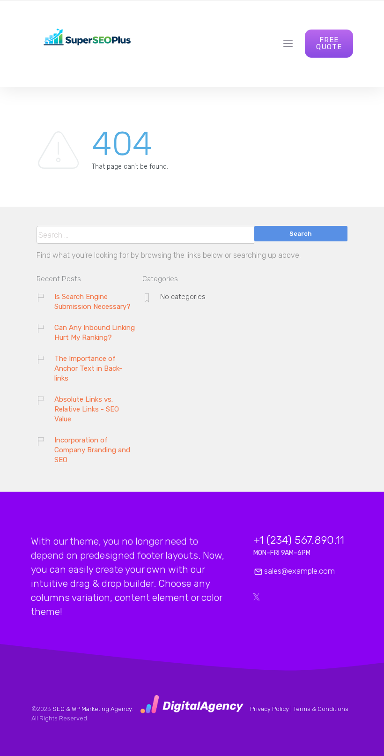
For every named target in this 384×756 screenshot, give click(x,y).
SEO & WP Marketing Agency (92, 708)
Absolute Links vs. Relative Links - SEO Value (86, 409)
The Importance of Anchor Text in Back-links (88, 368)
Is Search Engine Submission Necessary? (92, 301)
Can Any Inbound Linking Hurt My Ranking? (94, 332)
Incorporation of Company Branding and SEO (92, 450)
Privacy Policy (269, 708)
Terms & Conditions (320, 708)
